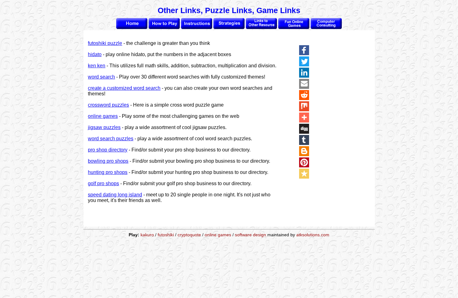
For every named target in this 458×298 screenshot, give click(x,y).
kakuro (147, 234)
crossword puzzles (108, 105)
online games (103, 116)
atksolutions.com (312, 234)
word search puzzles (110, 138)
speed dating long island (115, 194)
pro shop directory (107, 149)
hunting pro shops (107, 172)
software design (250, 234)
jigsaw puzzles (104, 127)
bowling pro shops (108, 161)
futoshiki (166, 234)
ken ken (96, 65)
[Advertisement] (350, 133)
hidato (95, 54)
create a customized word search (124, 88)
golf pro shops (103, 183)
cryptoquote (189, 234)
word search (101, 76)
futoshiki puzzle (105, 43)
